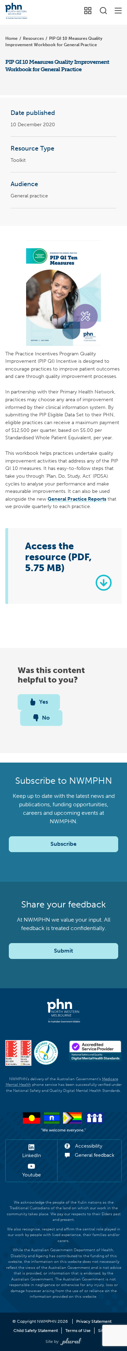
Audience (24, 184)
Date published (33, 113)
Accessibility (88, 1146)
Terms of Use (78, 1330)
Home (11, 38)
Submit (63, 950)
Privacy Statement (93, 1321)
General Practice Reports (77, 499)
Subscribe (63, 843)
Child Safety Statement (35, 1330)
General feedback (93, 1155)
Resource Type (32, 148)
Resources (33, 38)
